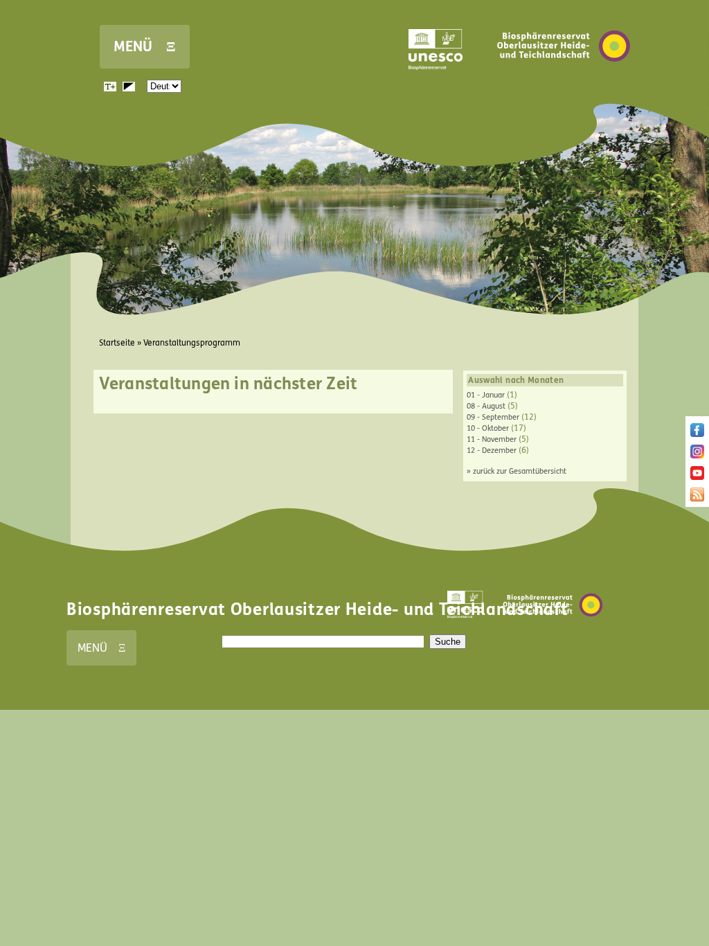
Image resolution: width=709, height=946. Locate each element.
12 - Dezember (492, 450)
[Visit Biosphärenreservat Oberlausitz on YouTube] (697, 477)
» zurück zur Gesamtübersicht (516, 471)
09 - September (493, 417)
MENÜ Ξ (145, 47)
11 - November (492, 439)
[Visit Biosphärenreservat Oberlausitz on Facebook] (697, 434)
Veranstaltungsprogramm (191, 343)
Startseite (117, 343)
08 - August (486, 406)
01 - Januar (486, 395)
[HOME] (564, 82)
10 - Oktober (488, 428)
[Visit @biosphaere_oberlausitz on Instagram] (697, 455)
